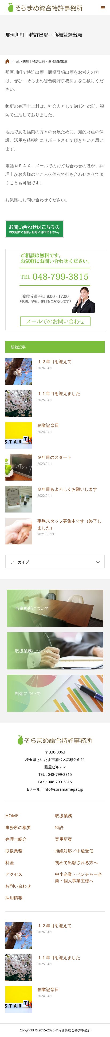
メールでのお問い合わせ (55, 321)
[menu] (102, 7)
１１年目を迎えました (58, 393)
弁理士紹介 (16, 839)
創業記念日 (48, 425)
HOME (11, 816)
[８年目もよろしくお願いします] (18, 499)
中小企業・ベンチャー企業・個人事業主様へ (78, 877)
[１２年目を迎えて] (18, 371)
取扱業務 (13, 851)
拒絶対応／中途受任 (74, 851)
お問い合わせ (18, 886)
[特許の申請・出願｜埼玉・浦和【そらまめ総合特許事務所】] (45, 7)
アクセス (13, 874)
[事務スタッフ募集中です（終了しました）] (18, 531)
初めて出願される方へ (76, 862)
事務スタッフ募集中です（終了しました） (69, 524)
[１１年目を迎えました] (18, 403)
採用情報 (13, 898)
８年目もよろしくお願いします (67, 489)
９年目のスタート (54, 457)
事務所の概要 (18, 827)
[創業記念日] (18, 435)
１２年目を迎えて (54, 361)
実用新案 (63, 839)
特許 (59, 827)
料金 (9, 862)
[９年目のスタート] (18, 467)
